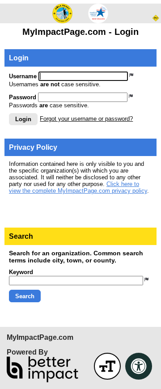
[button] (23, 119)
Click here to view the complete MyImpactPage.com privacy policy (78, 187)
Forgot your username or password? (86, 118)
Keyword (21, 272)
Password (22, 97)
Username (23, 76)
